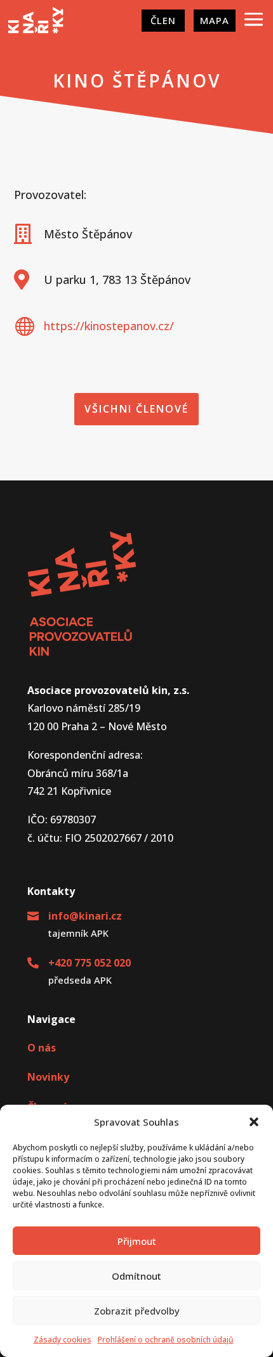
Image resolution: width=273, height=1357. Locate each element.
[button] (254, 1122)
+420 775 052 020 (89, 963)
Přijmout (136, 1241)
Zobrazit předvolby (137, 1310)
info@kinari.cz (85, 916)
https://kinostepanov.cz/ (109, 325)
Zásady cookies (62, 1339)
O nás (41, 1048)
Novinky (48, 1077)
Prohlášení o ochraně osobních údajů (166, 1339)
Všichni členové (136, 409)
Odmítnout (136, 1276)
